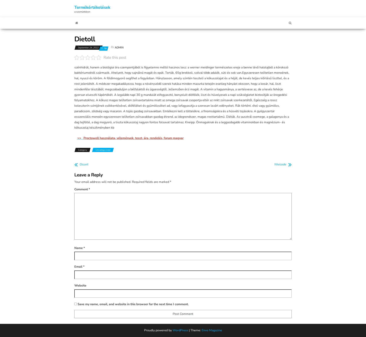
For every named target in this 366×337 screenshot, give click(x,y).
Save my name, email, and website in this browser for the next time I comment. (133, 304)
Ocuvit (84, 164)
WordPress (180, 330)
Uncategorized (103, 149)
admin (119, 47)
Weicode (280, 164)
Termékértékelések (92, 7)
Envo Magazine (212, 330)
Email (79, 267)
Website (80, 285)
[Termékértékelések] (76, 23)
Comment (82, 189)
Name (79, 248)
